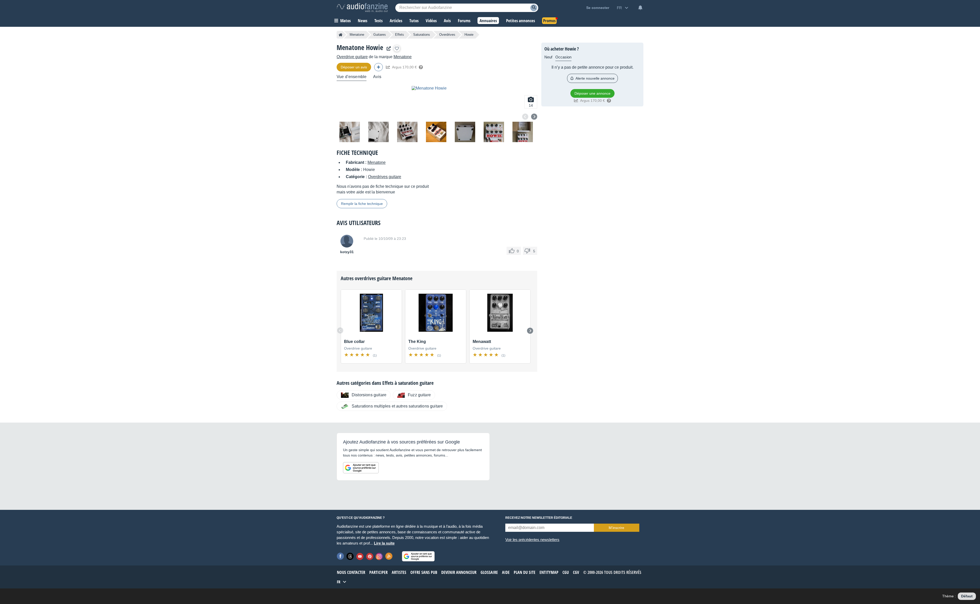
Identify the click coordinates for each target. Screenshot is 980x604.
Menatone (357, 34)
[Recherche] (533, 7)
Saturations (421, 34)
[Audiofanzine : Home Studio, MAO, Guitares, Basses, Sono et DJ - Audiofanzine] (362, 7)
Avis (377, 77)
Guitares (379, 34)
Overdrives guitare (384, 177)
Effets (399, 34)
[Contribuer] (378, 67)
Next (534, 117)
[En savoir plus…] (421, 67)
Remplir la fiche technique (362, 204)
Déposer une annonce (592, 93)
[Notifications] (640, 8)
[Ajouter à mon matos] (397, 48)
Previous (525, 117)
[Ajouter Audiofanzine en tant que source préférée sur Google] (361, 467)
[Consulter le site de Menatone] (387, 48)
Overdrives (447, 34)
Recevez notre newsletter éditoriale (538, 518)
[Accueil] (340, 35)
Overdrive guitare (352, 57)
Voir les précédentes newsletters (532, 539)
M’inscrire (616, 528)
